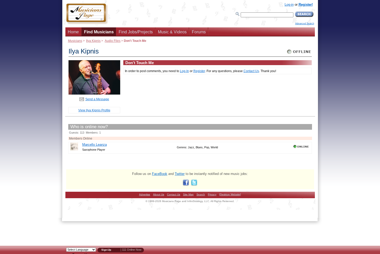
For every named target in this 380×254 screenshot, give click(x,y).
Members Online (80, 138)
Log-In (184, 71)
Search (200, 194)
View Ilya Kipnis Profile (94, 110)
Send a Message (97, 99)
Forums (199, 32)
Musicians (75, 40)
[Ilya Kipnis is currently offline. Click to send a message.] (299, 54)
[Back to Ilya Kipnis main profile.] (94, 93)
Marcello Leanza (94, 145)
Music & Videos (172, 32)
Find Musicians (99, 32)
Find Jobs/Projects (136, 32)
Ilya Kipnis (93, 40)
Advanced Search (304, 23)
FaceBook (159, 174)
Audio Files (112, 40)
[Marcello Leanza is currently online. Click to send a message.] (301, 148)
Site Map (188, 194)
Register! (306, 4)
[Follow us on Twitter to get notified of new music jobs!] (194, 185)
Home (73, 32)
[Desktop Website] (230, 194)
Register (199, 71)
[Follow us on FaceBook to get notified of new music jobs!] (186, 185)
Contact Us (251, 71)
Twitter (180, 174)
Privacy (212, 194)
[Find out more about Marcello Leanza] (74, 149)
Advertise (144, 194)
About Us (158, 194)
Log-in (289, 4)
